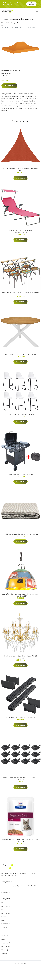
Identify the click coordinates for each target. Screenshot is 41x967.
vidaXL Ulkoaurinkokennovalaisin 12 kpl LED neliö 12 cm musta (20, 779)
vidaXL (21, 70)
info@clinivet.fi (6, 892)
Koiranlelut (4, 920)
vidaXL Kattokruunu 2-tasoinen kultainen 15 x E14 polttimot (20, 657)
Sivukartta (4, 953)
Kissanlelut (4, 910)
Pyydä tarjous (31, 3)
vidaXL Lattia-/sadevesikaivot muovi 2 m (20, 718)
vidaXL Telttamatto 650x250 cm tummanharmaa (20, 534)
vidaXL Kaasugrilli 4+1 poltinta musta (20, 474)
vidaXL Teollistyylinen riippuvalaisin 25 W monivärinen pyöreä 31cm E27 (20, 595)
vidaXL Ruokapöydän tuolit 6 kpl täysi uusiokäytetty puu (20, 293)
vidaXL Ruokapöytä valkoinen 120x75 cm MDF (21, 354)
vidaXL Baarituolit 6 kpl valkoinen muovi (20, 414)
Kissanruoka (5, 913)
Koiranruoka (5, 924)
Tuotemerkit (14, 70)
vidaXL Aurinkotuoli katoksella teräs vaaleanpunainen (20, 231)
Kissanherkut (5, 903)
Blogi (3, 939)
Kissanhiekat (5, 906)
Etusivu (3, 25)
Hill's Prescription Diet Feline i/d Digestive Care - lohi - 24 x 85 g (20, 841)
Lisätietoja (9, 86)
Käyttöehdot (5, 946)
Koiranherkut (5, 917)
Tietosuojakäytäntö (7, 950)
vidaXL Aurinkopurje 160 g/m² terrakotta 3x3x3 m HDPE (20, 170)
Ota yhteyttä (5, 943)
